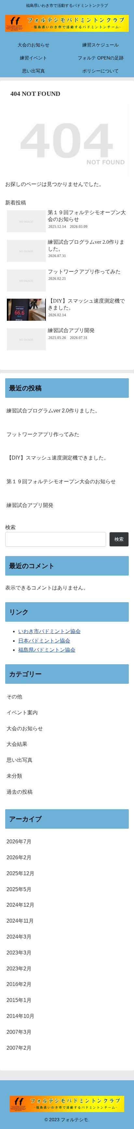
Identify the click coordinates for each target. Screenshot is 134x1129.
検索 (10, 527)
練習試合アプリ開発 (30, 505)
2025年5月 (19, 889)
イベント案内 (22, 712)
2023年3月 (19, 952)
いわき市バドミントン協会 (49, 631)
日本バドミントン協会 (44, 640)
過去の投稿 (20, 792)
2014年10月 (20, 1016)
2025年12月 (20, 873)
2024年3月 (19, 937)
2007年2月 (19, 1048)
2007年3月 (19, 1032)
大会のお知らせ (25, 728)
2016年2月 (19, 984)
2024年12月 (20, 905)
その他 (14, 696)
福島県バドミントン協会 (46, 650)
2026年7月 (19, 841)
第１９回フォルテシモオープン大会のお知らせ (61, 481)
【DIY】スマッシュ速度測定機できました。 (58, 458)
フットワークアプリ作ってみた (43, 434)
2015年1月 (19, 1000)
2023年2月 (19, 968)
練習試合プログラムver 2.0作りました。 (53, 410)
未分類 (14, 776)
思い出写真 (20, 760)
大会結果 (17, 744)
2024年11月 (20, 921)
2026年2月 (19, 857)
